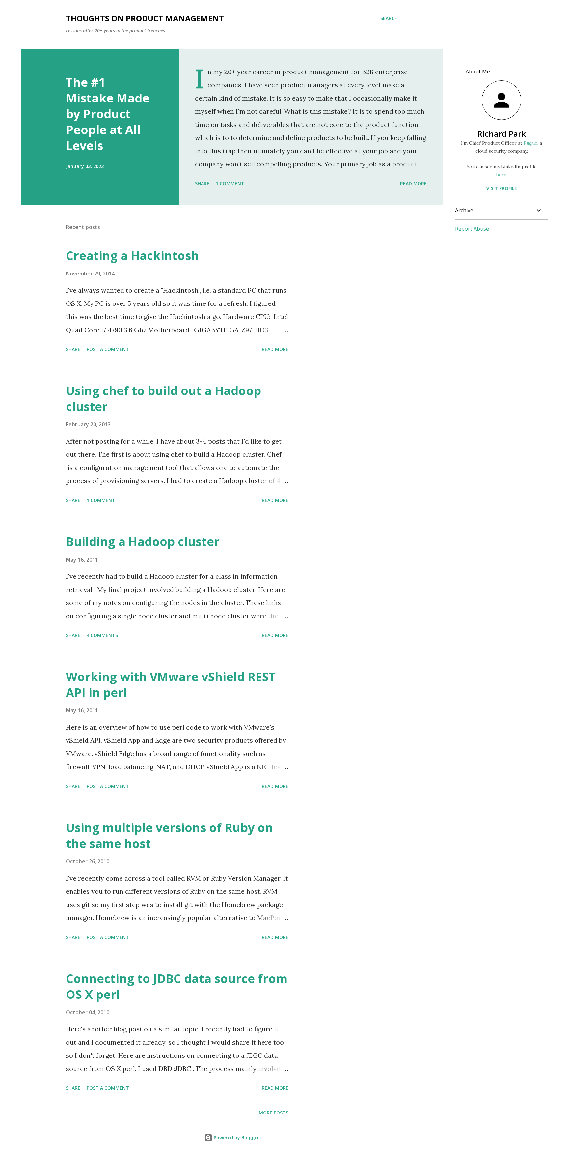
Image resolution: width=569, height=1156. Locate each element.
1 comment (230, 183)
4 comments (102, 635)
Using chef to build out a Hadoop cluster (163, 399)
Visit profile (501, 188)
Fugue (530, 143)
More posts (273, 1113)
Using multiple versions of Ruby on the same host (169, 836)
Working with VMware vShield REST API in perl (171, 685)
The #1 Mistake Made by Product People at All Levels (107, 114)
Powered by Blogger (235, 1137)
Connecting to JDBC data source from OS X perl (176, 986)
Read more (413, 183)
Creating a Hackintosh (132, 255)
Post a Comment (108, 349)
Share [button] (202, 183)
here (501, 175)
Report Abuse (472, 228)
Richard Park (501, 133)
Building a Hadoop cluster (143, 542)
